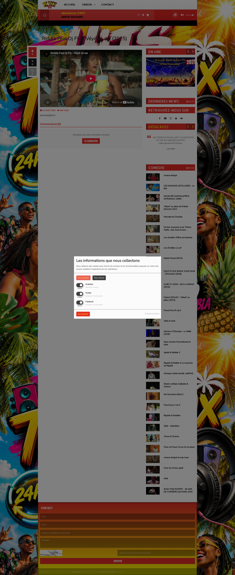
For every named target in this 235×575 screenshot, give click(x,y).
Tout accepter (83, 277)
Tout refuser (99, 277)
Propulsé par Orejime (152, 314)
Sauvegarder (83, 314)
